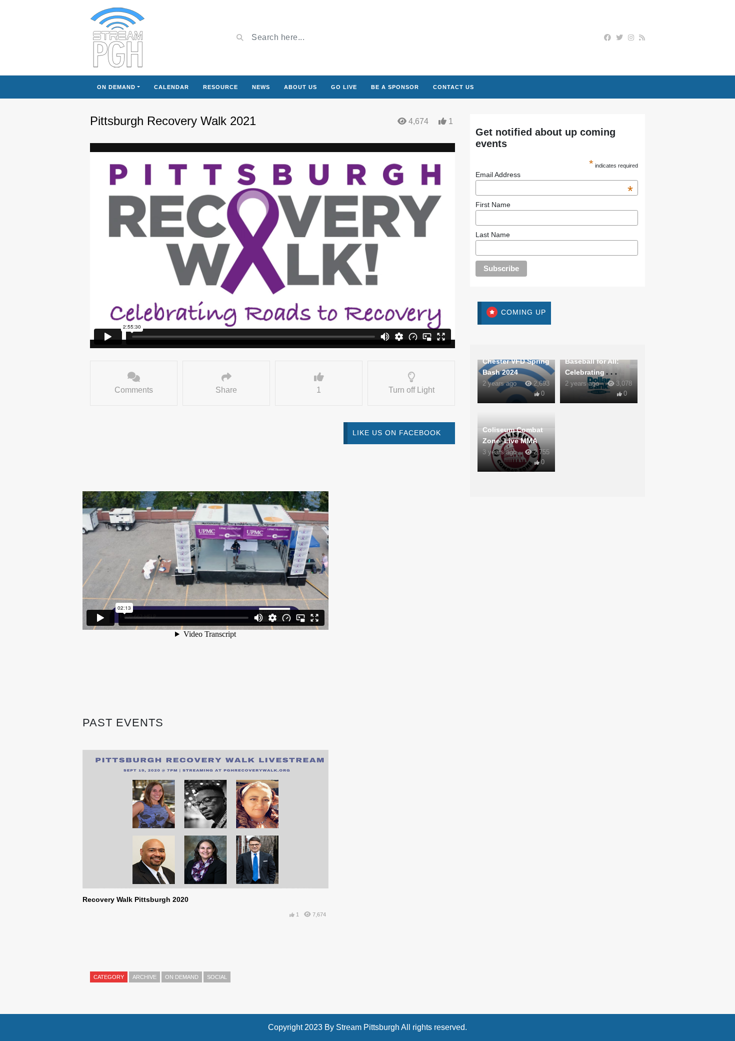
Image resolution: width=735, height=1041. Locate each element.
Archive (144, 977)
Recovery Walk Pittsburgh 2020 (135, 899)
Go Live (344, 87)
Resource (220, 87)
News (261, 87)
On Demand (116, 87)
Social (217, 977)
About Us (300, 87)
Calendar (171, 87)
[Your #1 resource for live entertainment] (117, 38)
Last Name (493, 235)
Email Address (555, 175)
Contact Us (453, 87)
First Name (493, 205)
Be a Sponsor (395, 87)
